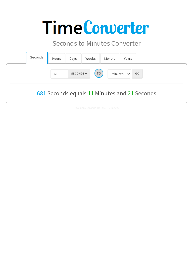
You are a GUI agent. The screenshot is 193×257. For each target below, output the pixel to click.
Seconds (36, 57)
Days (73, 58)
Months (109, 58)
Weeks (90, 58)
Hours (56, 58)
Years (128, 58)
